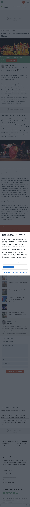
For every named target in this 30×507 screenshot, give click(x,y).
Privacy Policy (23, 272)
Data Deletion (6, 272)
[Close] (27, 234)
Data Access (15, 272)
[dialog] (15, 253)
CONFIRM (8, 267)
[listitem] (15, 262)
